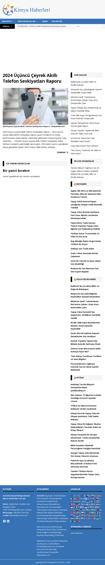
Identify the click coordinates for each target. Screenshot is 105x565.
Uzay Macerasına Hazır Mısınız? (84, 145)
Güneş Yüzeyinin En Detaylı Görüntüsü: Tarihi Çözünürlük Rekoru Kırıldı (85, 437)
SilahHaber (58, 512)
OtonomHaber (43, 498)
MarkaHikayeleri (47, 521)
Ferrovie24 (41, 549)
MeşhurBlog (49, 535)
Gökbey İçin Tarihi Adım (82, 248)
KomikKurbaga (56, 527)
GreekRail (60, 546)
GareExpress (42, 543)
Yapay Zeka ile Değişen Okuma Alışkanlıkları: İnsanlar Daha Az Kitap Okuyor (86, 427)
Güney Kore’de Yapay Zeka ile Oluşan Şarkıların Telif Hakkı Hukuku (85, 416)
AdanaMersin (54, 504)
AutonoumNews (52, 541)
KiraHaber (64, 518)
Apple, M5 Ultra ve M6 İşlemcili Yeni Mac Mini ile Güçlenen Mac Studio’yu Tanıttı (86, 194)
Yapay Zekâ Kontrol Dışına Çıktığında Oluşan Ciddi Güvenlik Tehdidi (86, 204)
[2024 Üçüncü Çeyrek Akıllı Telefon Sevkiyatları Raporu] (35, 123)
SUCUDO (41, 495)
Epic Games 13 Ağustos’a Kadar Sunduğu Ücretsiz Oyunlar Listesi (86, 398)
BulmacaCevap (43, 527)
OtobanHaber (53, 518)
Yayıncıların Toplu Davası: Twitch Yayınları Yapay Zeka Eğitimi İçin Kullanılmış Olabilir (85, 226)
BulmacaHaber (60, 521)
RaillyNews (41, 541)
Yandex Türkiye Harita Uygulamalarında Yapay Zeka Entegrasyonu (85, 474)
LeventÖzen (42, 501)
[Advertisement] (52, 52)
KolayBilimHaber (59, 515)
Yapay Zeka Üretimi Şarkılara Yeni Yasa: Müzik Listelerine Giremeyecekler (85, 215)
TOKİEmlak (59, 535)
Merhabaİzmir (43, 507)
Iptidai (80, 377)
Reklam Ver (57, 21)
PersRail (40, 546)
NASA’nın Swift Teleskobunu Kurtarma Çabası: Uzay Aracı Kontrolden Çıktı (85, 304)
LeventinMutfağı (54, 532)
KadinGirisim (52, 501)
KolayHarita (41, 529)
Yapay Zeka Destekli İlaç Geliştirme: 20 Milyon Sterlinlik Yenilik (85, 315)
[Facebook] (4, 521)
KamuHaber (53, 510)
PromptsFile (54, 552)
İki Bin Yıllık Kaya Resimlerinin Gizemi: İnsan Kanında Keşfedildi (85, 325)
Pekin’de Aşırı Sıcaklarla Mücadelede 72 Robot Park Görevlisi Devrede (84, 463)
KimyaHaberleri (55, 498)
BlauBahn (64, 541)
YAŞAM (45, 21)
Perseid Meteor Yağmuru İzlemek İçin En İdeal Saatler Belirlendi (85, 367)
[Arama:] (88, 26)
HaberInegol (42, 518)
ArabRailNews (54, 543)
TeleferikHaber (60, 495)
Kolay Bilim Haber (86, 279)
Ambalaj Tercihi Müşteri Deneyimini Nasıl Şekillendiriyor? (82, 387)
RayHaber (82, 184)
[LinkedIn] (8, 521)
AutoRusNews (42, 552)
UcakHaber (63, 510)
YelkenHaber (42, 510)
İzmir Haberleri (77, 533)
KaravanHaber (55, 507)
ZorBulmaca (62, 529)
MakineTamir (42, 512)
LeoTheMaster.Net (44, 515)
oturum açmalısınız (31, 176)
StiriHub (49, 549)
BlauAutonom (49, 546)
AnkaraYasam (42, 504)
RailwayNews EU (43, 555)
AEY (38, 521)
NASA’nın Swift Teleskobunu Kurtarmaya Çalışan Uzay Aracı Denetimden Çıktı (84, 100)
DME (55, 549)
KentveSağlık (42, 532)
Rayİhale (40, 535)
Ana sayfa (6, 21)
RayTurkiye (51, 529)
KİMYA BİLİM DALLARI (26, 21)
